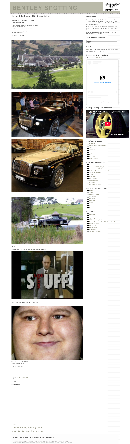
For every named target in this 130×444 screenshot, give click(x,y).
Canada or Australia (94, 223)
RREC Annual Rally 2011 (95, 219)
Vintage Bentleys (93, 180)
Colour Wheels (93, 229)
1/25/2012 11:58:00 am (22, 377)
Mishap (91, 154)
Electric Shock (93, 227)
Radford (91, 202)
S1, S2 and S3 (92, 176)
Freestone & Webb (94, 194)
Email (87, 49)
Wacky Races (92, 225)
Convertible (92, 156)
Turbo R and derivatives (95, 172)
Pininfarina (92, 198)
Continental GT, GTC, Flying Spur (97, 166)
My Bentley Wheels (94, 218)
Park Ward (92, 200)
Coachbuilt (92, 143)
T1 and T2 (91, 174)
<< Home (13, 424)
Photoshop (92, 149)
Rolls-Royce (92, 182)
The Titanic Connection (95, 231)
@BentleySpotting (100, 57)
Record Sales (92, 214)
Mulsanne (91, 165)
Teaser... (91, 216)
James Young (92, 196)
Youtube (91, 151)
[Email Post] (48, 378)
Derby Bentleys (93, 178)
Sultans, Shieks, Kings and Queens (98, 145)
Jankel (91, 192)
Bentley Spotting (93, 158)
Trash (90, 147)
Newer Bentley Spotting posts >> (27, 431)
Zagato (91, 207)
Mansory (91, 205)
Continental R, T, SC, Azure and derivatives (100, 170)
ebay (90, 153)
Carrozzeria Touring (94, 204)
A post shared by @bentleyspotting (102, 101)
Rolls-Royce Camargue (95, 184)
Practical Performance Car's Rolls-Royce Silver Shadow (103, 221)
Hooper (91, 190)
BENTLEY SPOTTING (45, 8)
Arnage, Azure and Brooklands (97, 168)
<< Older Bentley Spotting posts (26, 427)
